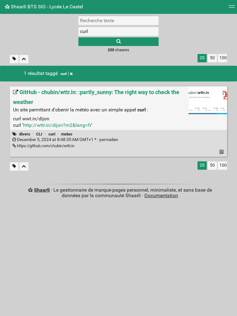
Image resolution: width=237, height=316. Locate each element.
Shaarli (42, 190)
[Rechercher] (118, 41)
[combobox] (118, 31)
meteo (66, 134)
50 (212, 57)
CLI (39, 134)
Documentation (161, 195)
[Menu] (232, 8)
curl (63, 74)
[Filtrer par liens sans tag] (14, 59)
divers (24, 134)
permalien (67, 139)
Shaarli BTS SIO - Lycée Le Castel (46, 7)
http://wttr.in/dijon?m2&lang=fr (57, 125)
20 (202, 57)
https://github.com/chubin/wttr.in (45, 145)
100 (223, 57)
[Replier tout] (23, 59)
